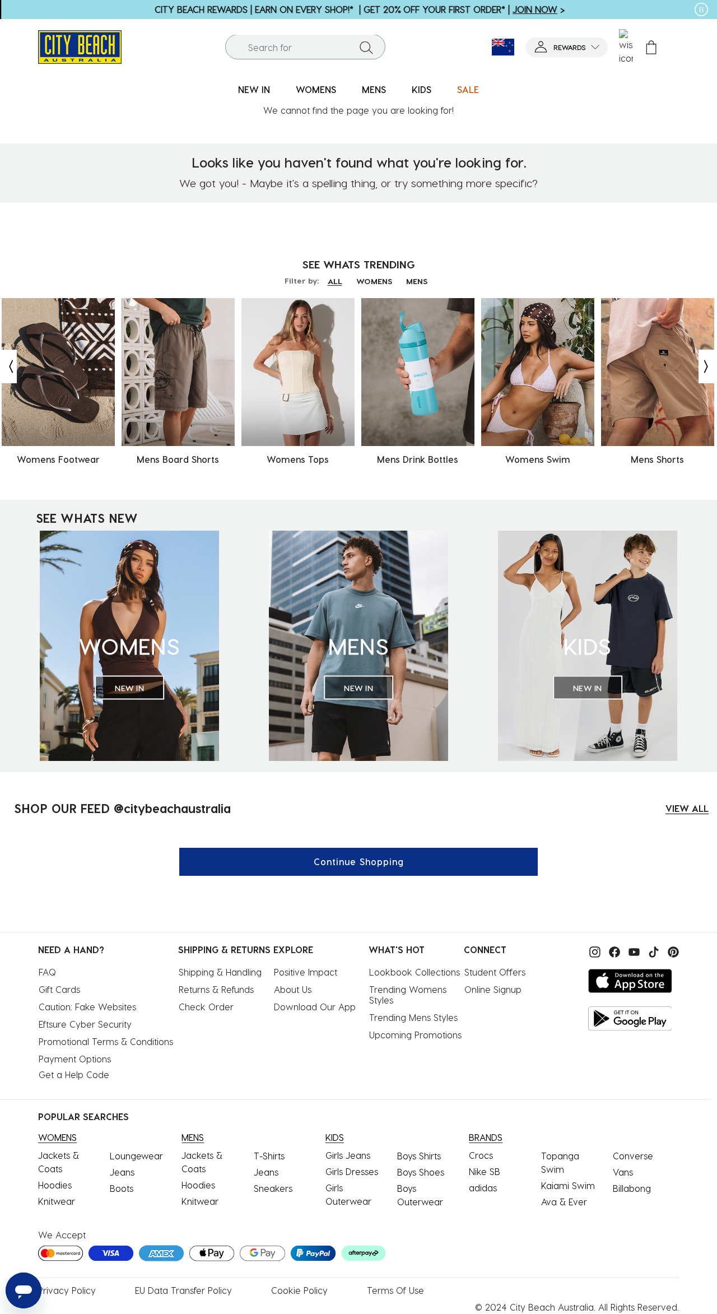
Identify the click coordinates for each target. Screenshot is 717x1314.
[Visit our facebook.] (613, 950)
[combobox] (305, 47)
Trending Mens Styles (413, 1017)
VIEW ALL (687, 808)
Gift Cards (59, 989)
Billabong (632, 1188)
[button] (566, 47)
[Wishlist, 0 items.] (626, 47)
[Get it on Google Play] (630, 1018)
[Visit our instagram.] (593, 950)
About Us (292, 989)
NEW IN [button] (254, 89)
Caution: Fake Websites (87, 1006)
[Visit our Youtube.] (632, 950)
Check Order (206, 1006)
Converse (633, 1155)
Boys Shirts (419, 1155)
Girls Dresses (351, 1171)
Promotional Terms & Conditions (106, 1041)
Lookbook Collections (414, 972)
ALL (335, 281)
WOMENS (374, 281)
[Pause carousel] (701, 9)
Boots (121, 1188)
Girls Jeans (347, 1155)
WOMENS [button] (316, 89)
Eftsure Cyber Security (85, 1024)
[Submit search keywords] (366, 47)
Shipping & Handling (220, 972)
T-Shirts (269, 1155)
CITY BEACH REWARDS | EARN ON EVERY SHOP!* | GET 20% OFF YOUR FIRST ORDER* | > (358, 9)
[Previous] (8, 366)
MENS (416, 281)
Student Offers (494, 972)
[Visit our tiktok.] (652, 950)
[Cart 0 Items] (651, 47)
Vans (623, 1172)
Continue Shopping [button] (359, 861)
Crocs (481, 1155)
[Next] (707, 366)
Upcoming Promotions (415, 1034)
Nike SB (484, 1171)
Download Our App (315, 1006)
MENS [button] (374, 89)
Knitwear (56, 1201)
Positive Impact (305, 972)
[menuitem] (254, 90)
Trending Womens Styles (409, 994)
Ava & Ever (564, 1201)
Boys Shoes (420, 1172)
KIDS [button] (421, 89)
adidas (483, 1187)
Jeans (122, 1172)
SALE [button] (468, 89)
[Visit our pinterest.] (670, 950)
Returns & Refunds (216, 989)
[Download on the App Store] (630, 981)
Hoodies (55, 1185)
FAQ (47, 972)
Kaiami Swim (568, 1185)
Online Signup (493, 989)
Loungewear (136, 1155)
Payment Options (75, 1058)
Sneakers (273, 1188)
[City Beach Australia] (80, 45)
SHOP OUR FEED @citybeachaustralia (122, 808)
